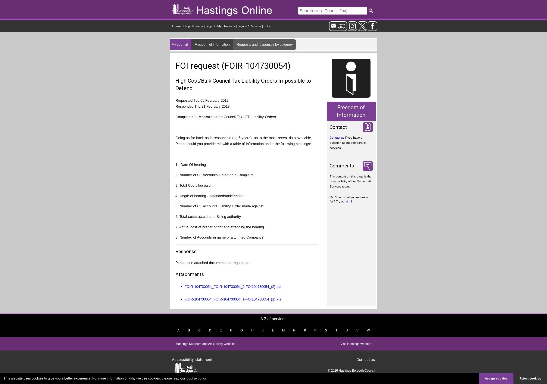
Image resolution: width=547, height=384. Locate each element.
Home (176, 26)
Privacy (197, 26)
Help (186, 26)
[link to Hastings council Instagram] (352, 29)
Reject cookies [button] (530, 378)
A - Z (349, 201)
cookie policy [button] (197, 378)
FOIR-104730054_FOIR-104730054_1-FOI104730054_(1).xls (232, 299)
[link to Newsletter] (338, 29)
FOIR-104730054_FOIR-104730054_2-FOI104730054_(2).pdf (232, 287)
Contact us (337, 137)
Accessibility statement (192, 359)
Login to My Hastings (220, 26)
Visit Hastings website (355, 344)
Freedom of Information (212, 44)
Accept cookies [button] (496, 378)
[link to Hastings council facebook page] (372, 29)
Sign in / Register (249, 26)
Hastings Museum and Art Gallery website (205, 344)
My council (180, 44)
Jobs (267, 26)
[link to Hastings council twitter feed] (362, 29)
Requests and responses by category (265, 44)
